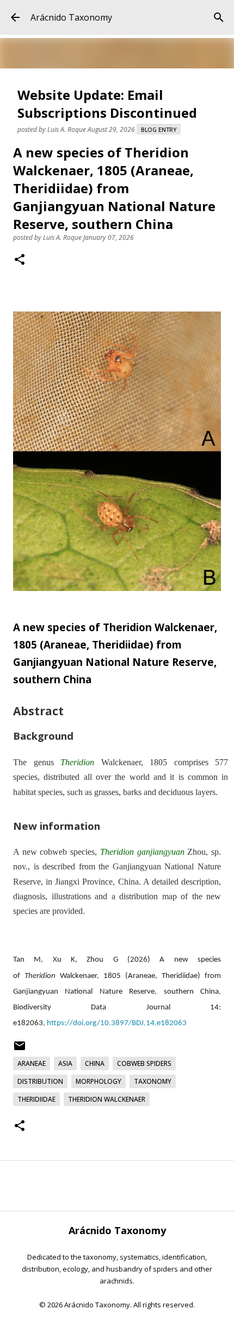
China (94, 1063)
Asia (65, 1063)
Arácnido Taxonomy (71, 17)
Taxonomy (152, 1081)
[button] (19, 260)
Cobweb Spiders (144, 1063)
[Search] (218, 17)
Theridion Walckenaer (106, 1099)
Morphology (98, 1081)
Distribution (40, 1081)
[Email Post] (19, 1049)
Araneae (31, 1063)
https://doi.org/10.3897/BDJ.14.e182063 (117, 1023)
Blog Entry (158, 130)
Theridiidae (36, 1099)
